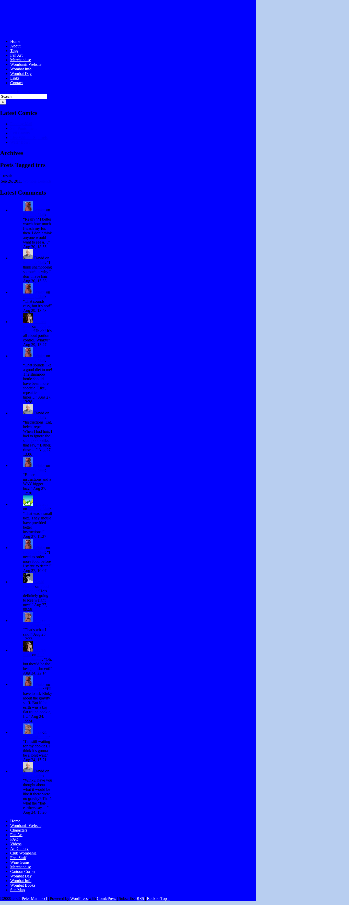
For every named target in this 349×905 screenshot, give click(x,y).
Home (15, 41)
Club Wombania (23, 853)
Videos (15, 844)
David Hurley (33, 584)
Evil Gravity (20, 133)
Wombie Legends (37, 181)
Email (21, 91)
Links (14, 78)
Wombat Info (20, 69)
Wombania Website (25, 64)
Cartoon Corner (23, 871)
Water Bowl (20, 142)
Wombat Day (21, 73)
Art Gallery (19, 848)
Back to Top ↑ (158, 898)
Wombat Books (22, 885)
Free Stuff (18, 858)
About (15, 46)
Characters (18, 830)
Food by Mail (21, 124)
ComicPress (106, 898)
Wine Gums (19, 862)
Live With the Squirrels (29, 137)
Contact (16, 83)
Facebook (8, 91)
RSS (31, 91)
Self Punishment (23, 128)
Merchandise (20, 60)
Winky (39, 210)
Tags (14, 50)
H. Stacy (41, 504)
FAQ (14, 839)
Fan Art (16, 55)
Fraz (37, 620)
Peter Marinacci (34, 898)
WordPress (79, 898)
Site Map (17, 890)
